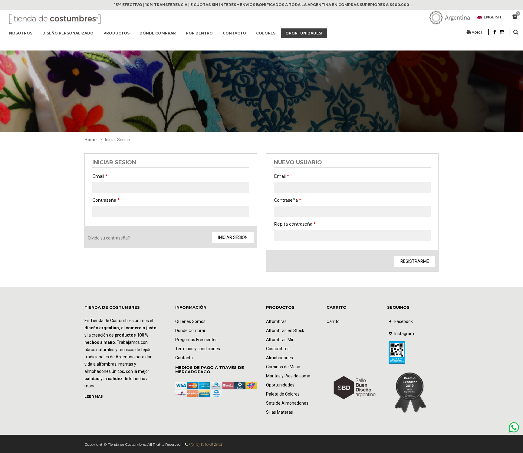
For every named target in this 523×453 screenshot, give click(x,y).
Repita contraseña (294, 224)
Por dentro (199, 33)
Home (90, 139)
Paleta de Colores (283, 394)
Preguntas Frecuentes (196, 339)
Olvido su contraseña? (109, 238)
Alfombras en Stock (285, 330)
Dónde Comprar (190, 330)
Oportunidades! (303, 33)
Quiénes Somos (190, 321)
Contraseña (105, 200)
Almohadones (279, 357)
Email (99, 176)
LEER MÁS (93, 396)
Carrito (333, 321)
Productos (117, 33)
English (492, 17)
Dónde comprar (158, 33)
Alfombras (276, 321)
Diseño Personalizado (68, 33)
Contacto (234, 33)
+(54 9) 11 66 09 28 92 (205, 444)
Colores (265, 33)
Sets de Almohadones (287, 403)
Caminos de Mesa (283, 366)
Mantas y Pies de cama (288, 375)
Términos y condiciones (197, 348)
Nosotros (20, 33)
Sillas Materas (279, 412)
